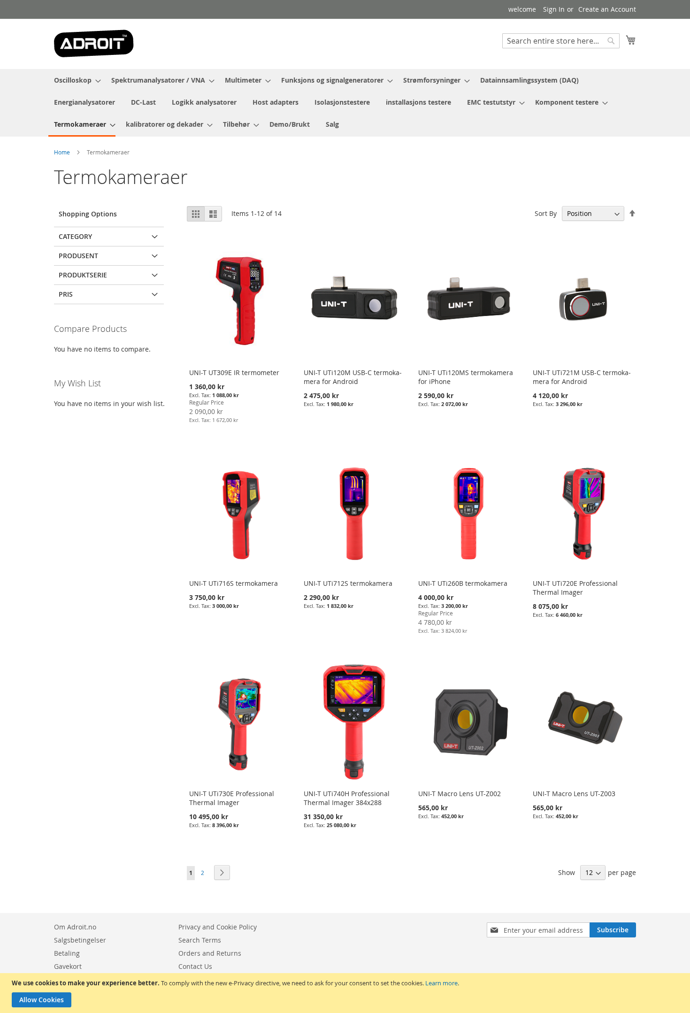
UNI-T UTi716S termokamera (233, 583)
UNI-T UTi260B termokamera (462, 583)
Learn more (441, 983)
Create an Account (607, 9)
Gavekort (68, 966)
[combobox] (561, 40)
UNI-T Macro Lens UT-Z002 (459, 793)
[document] (346, 993)
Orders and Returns (209, 953)
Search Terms (199, 940)
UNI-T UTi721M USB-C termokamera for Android (582, 377)
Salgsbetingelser (80, 940)
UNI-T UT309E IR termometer (234, 372)
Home (62, 152)
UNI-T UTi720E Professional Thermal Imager (575, 588)
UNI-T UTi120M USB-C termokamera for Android (353, 377)
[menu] (345, 103)
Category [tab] (75, 236)
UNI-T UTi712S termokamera (348, 583)
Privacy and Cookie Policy (217, 926)
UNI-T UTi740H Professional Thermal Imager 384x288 (347, 798)
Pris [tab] (66, 294)
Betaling (67, 953)
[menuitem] (74, 80)
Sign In (554, 9)
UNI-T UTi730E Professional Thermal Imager (231, 798)
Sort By (546, 213)
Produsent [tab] (78, 255)
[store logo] (94, 43)
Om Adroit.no (75, 926)
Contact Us (195, 966)
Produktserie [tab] (83, 274)
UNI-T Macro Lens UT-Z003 (574, 793)
